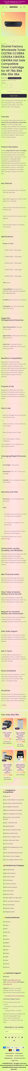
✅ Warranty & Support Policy (11, 837)
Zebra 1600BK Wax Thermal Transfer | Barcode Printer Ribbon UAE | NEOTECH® (7, 769)
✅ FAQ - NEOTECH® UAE (10, 823)
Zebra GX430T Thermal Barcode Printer (7, 735)
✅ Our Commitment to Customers (13, 800)
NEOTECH (11, 1053)
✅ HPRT (5, 929)
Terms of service (19, 1055)
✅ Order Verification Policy (11, 840)
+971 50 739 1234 (12, 982)
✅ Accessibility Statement (11, 807)
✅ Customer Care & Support (11, 856)
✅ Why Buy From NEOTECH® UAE (12, 803)
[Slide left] (10, 41)
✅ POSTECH (6, 946)
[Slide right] (17, 41)
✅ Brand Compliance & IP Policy (12, 814)
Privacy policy (9, 1055)
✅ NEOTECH (6, 932)
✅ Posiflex (6, 939)
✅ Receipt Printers (8, 908)
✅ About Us (6, 796)
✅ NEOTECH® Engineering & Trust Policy (13, 848)
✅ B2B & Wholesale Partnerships (12, 810)
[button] (3, 7)
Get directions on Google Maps (14, 996)
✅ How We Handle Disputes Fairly (13, 853)
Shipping (3, 80)
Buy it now (14, 96)
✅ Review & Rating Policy (10, 833)
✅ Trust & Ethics (8, 844)
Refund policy (19, 1053)
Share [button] (4, 705)
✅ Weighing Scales (8, 912)
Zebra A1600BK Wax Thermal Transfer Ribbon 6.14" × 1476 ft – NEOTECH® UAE (20, 736)
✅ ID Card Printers (8, 891)
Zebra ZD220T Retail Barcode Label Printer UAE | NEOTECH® (20, 767)
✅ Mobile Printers (8, 894)
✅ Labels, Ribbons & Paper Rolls (12, 898)
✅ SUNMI (5, 957)
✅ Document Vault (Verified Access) (11, 818)
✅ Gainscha (6, 922)
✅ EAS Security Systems (10, 887)
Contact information (19, 1058)
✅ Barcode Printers (8, 869)
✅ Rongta (6, 953)
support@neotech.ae (14, 980)
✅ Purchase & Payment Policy (12, 830)
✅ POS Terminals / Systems (11, 901)
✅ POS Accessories (8, 905)
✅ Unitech (6, 964)
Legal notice (14, 1060)
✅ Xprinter (6, 967)
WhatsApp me (7, 984)
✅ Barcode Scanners (9, 873)
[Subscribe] (23, 1031)
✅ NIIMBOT (6, 943)
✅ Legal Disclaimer (8, 826)
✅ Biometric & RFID (8, 877)
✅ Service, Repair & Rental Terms (13, 859)
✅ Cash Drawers (8, 880)
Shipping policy (8, 1058)
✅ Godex (6, 925)
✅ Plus (5, 936)
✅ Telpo (5, 960)
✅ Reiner (5, 950)
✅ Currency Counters (9, 884)
